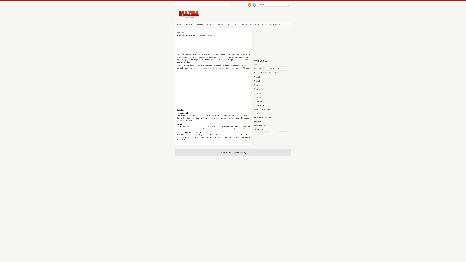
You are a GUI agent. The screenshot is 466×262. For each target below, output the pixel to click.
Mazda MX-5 (259, 25)
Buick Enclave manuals (262, 117)
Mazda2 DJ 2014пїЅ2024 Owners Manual (268, 69)
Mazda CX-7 (232, 25)
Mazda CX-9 (246, 25)
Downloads (213, 4)
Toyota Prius (258, 129)
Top (193, 4)
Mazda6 (221, 25)
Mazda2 (189, 25)
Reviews (187, 35)
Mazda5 (210, 25)
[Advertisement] (213, 45)
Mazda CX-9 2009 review (198, 35)
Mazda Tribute (275, 25)
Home (179, 4)
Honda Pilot (258, 121)
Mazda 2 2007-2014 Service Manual (266, 73)
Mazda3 (200, 25)
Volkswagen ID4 (260, 125)
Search (224, 4)
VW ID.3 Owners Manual (263, 109)
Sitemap (202, 4)
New (186, 4)
